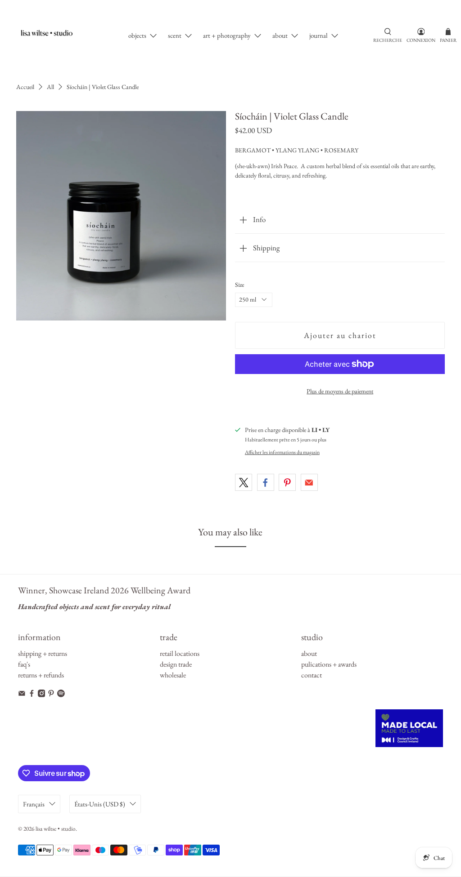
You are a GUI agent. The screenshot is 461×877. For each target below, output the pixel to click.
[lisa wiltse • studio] (51, 35)
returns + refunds (41, 675)
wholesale (173, 675)
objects (137, 35)
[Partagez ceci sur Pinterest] (287, 482)
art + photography (227, 35)
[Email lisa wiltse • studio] (22, 694)
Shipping (266, 248)
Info (259, 219)
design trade (176, 664)
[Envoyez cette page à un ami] (309, 482)
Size (239, 284)
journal (318, 35)
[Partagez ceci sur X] (243, 482)
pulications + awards (329, 664)
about (280, 35)
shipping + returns (42, 653)
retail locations (179, 653)
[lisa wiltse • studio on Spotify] (61, 694)
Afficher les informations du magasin (282, 452)
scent (174, 35)
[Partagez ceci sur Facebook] (265, 482)
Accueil (25, 87)
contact (311, 675)
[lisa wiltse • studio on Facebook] (32, 694)
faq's (24, 664)
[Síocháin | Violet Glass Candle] (121, 216)
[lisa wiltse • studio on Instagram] (41, 694)
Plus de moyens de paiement (340, 391)
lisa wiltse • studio (56, 828)
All (50, 87)
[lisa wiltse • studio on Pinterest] (51, 694)
